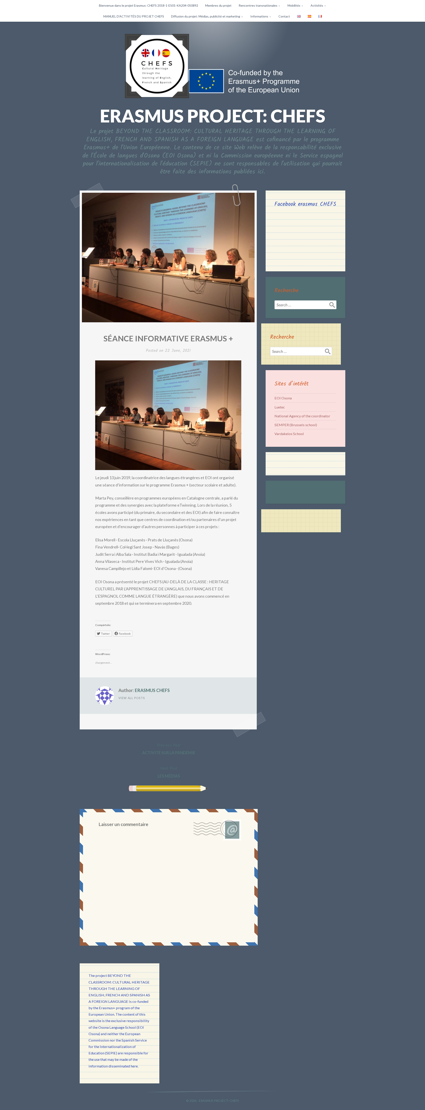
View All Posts (131, 698)
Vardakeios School (289, 434)
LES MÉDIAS (169, 771)
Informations (259, 16)
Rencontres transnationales (258, 5)
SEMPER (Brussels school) (295, 425)
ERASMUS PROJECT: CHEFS (212, 115)
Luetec (279, 407)
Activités (317, 5)
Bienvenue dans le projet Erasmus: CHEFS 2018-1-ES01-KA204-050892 (148, 5)
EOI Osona (283, 398)
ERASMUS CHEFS (152, 690)
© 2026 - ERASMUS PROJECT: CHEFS (212, 1100)
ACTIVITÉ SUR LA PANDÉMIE (168, 748)
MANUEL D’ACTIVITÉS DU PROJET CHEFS (133, 16)
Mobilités (294, 5)
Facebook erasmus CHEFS (305, 204)
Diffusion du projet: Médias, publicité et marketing (205, 16)
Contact (284, 16)
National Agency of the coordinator (302, 416)
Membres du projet (218, 5)
